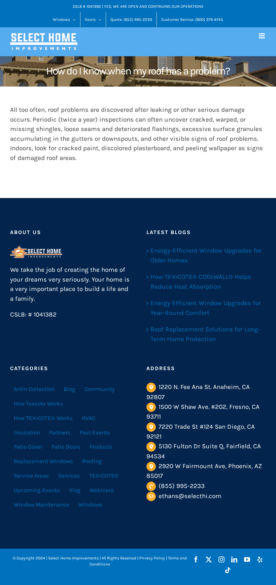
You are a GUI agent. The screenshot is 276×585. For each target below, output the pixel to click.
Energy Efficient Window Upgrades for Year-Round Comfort (205, 308)
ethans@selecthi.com (190, 496)
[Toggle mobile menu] (262, 35)
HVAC (88, 418)
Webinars (102, 490)
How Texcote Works (38, 403)
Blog (69, 389)
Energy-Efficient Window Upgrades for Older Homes (206, 255)
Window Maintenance (41, 504)
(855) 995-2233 (182, 486)
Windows (90, 504)
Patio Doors (65, 446)
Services (69, 475)
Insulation (27, 432)
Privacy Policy (152, 558)
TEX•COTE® (103, 475)
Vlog (74, 490)
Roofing (92, 461)
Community (99, 389)
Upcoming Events (37, 490)
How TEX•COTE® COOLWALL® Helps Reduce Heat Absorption (200, 281)
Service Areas (31, 475)
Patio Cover (28, 446)
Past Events (95, 432)
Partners (60, 432)
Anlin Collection (34, 389)
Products (101, 446)
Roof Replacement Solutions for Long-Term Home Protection (205, 334)
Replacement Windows (43, 461)
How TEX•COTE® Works (43, 418)
